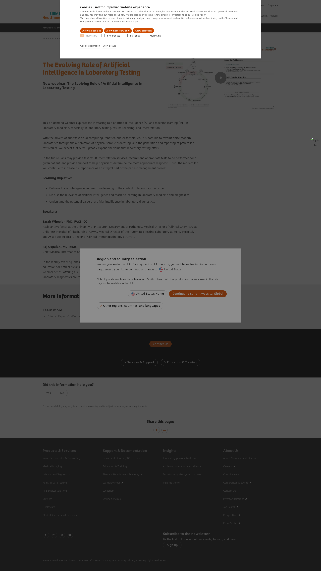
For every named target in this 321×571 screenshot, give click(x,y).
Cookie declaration (90, 45)
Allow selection (143, 30)
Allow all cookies (91, 30)
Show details (109, 45)
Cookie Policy (198, 14)
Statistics (135, 35)
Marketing (155, 35)
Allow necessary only (118, 30)
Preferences (113, 35)
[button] (315, 142)
